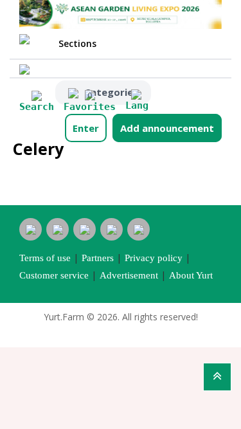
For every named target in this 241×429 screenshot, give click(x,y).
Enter (86, 128)
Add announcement (167, 128)
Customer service (54, 275)
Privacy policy (154, 258)
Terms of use (45, 258)
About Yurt (191, 275)
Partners (98, 258)
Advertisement (129, 275)
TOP (217, 377)
